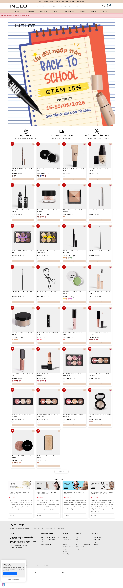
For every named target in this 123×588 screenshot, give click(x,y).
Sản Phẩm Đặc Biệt (80, 546)
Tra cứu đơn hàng (96, 537)
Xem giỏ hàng (95, 542)
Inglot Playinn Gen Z (69, 11)
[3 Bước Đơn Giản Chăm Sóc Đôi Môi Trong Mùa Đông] (20, 485)
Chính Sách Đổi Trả (46, 544)
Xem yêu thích (96, 539)
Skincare (82, 11)
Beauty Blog (105, 11)
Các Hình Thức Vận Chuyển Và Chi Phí (50, 537)
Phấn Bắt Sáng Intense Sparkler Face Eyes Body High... (100, 415)
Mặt (77, 539)
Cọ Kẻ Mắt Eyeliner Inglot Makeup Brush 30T (99, 250)
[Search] (102, 6)
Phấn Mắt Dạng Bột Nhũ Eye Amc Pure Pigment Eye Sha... (48, 210)
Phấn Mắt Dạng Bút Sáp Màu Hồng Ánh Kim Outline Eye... (73, 251)
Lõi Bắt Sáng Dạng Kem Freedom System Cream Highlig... (48, 456)
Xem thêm (61, 471)
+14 (47, 379)
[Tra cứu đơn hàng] (104, 6)
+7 (73, 297)
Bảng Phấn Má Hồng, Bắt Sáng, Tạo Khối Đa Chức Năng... (99, 374)
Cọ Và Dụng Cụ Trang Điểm (83, 544)
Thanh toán (95, 544)
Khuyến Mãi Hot (29, 11)
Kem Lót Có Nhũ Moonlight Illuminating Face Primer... (99, 169)
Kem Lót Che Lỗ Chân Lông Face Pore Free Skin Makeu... (74, 169)
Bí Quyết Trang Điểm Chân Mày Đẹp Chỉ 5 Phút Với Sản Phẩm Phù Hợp (102, 492)
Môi (77, 542)
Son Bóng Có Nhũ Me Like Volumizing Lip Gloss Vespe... (74, 333)
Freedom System (80, 549)
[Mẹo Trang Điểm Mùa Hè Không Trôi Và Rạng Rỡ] (75, 485)
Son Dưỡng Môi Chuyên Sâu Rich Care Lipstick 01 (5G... (48, 333)
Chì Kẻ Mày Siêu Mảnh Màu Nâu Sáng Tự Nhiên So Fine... (23, 169)
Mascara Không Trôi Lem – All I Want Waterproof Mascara (46, 492)
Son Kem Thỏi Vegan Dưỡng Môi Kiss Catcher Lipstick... (47, 374)
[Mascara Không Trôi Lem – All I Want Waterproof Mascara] (47, 485)
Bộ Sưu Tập (93, 11)
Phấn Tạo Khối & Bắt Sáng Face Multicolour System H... (73, 210)
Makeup (56, 11)
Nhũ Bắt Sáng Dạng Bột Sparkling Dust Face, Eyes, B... (22, 456)
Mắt (77, 537)
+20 (47, 174)
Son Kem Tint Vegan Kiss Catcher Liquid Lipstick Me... (23, 374)
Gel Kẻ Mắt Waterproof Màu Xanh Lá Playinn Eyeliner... (73, 292)
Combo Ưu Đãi (43, 11)
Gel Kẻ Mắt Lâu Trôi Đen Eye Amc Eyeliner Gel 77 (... (48, 169)
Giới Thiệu (17, 11)
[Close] (121, 15)
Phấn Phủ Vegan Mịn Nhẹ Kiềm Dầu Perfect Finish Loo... (22, 333)
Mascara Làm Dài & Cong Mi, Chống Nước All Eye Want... (99, 292)
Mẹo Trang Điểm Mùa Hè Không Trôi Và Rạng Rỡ (74, 492)
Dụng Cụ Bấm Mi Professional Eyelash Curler (47, 291)
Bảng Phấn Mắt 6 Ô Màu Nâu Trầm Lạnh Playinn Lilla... (23, 251)
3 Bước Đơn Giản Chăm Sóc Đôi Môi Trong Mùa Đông (19, 492)
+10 (47, 215)
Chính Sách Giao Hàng (46, 542)
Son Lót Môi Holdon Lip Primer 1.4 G (97, 209)
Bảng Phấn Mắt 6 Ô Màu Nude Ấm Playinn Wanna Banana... (47, 251)
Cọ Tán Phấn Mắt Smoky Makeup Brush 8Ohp (22, 291)
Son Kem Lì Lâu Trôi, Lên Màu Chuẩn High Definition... (98, 333)
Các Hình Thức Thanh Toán (48, 539)
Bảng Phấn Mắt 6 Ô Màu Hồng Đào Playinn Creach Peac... (73, 374)
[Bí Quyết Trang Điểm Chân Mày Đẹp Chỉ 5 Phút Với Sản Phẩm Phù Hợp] (102, 485)
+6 (73, 256)
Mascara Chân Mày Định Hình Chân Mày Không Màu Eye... (23, 210)
